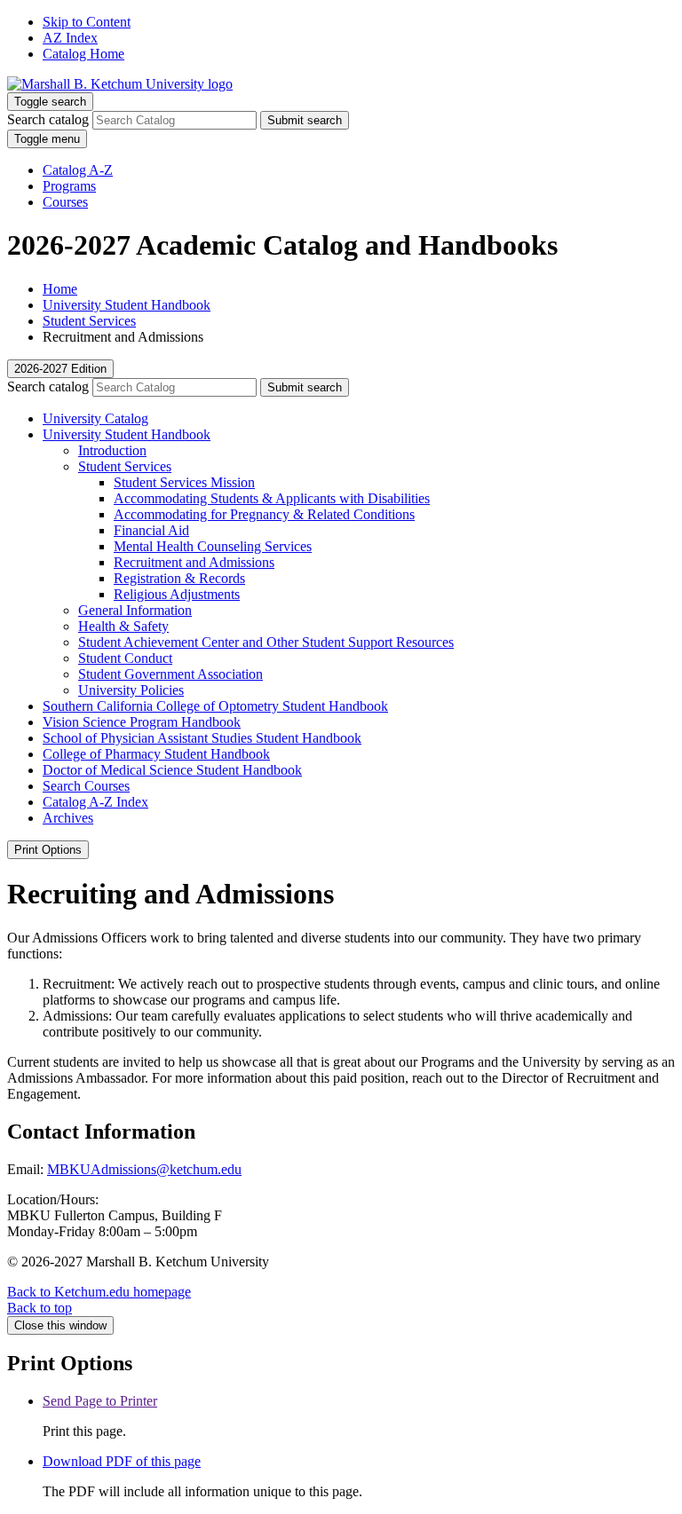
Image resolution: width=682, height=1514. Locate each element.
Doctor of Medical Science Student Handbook (172, 769)
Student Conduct (125, 658)
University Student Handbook (126, 304)
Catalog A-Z (78, 169)
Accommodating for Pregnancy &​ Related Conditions (264, 514)
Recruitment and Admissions (194, 562)
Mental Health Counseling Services (213, 546)
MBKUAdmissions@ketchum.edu (144, 1169)
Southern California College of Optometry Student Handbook (215, 706)
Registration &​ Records (179, 578)
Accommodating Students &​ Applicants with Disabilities (272, 498)
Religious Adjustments (177, 594)
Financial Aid (151, 530)
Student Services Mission (184, 482)
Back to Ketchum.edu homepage (99, 1291)
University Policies (131, 690)
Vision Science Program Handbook (142, 721)
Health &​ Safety (123, 626)
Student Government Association (170, 674)
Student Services (89, 320)
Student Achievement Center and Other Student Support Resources (266, 642)
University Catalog (95, 418)
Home (60, 288)
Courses (65, 201)
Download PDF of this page (122, 1461)
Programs (69, 185)
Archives (68, 817)
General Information (135, 610)
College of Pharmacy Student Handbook (156, 753)
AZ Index (70, 37)
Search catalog (48, 119)
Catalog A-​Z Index (95, 801)
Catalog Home (83, 53)
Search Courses (86, 785)
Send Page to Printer (100, 1400)
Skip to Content (87, 21)
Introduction (112, 450)
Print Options (48, 849)
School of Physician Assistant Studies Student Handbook (202, 737)
